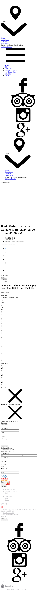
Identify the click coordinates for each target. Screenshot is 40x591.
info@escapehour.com (12, 514)
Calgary (3, 47)
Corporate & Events (11, 70)
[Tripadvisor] (23, 107)
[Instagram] (23, 122)
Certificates (8, 68)
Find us (7, 75)
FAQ (6, 493)
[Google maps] (23, 137)
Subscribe (4, 520)
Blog (6, 498)
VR (6, 67)
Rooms (7, 65)
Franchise (8, 74)
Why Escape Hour (10, 72)
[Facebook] (23, 92)
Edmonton (9, 47)
